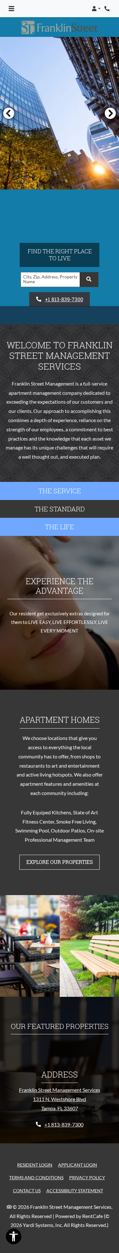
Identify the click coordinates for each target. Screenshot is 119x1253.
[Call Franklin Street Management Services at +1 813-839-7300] (107, 9)
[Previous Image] (8, 113)
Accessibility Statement (74, 1190)
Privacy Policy (87, 1177)
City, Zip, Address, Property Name (50, 279)
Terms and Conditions (36, 1177)
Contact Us (27, 1190)
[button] (96, 9)
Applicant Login (77, 1164)
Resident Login (34, 1164)
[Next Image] (110, 113)
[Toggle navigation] (11, 9)
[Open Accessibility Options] (14, 1238)
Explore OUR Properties (59, 862)
